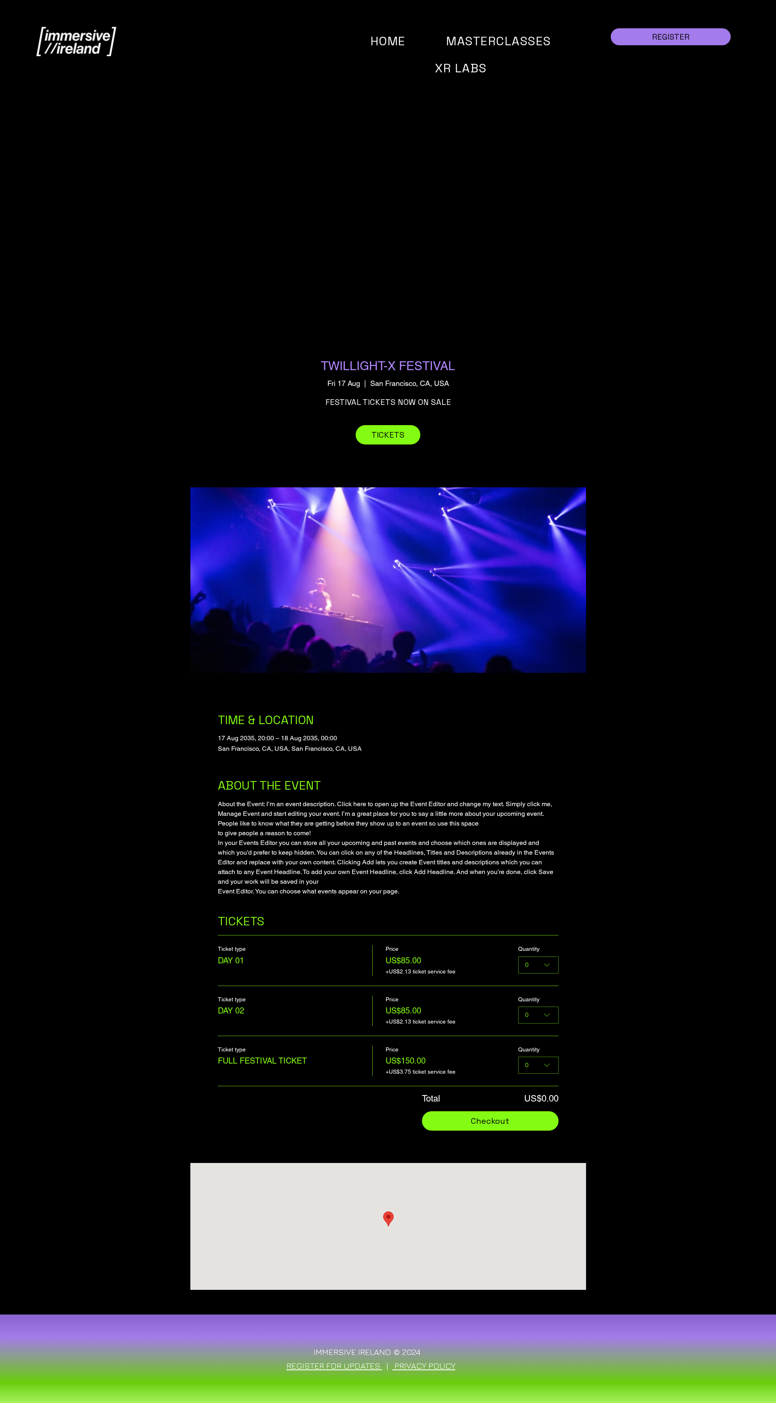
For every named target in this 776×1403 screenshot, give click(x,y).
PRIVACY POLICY (423, 1366)
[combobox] (538, 964)
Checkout (490, 1121)
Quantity (529, 949)
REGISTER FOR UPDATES (334, 1366)
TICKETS (388, 435)
